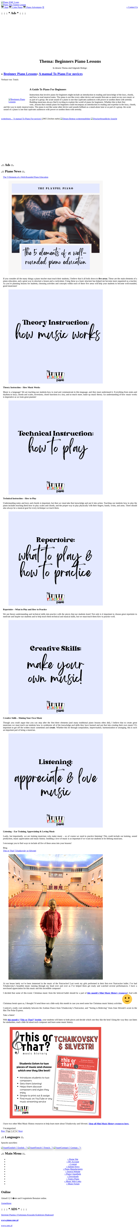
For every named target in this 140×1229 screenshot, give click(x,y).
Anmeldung (6, 1203)
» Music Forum (72, 1184)
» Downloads (73, 1176)
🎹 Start (4, 7)
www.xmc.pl (6, 1225)
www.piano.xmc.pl (9, 1220)
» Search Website (72, 1171)
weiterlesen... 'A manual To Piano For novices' (21, 119)
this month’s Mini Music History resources (107, 993)
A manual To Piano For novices (61, 74)
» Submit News (72, 1166)
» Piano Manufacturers (73, 1169)
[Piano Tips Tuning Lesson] (13, 5)
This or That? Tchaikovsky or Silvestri (19, 851)
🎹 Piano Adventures (32, 7)
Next (20, 1131)
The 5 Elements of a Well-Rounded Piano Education (25, 177)
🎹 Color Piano (16, 7)
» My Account (73, 1162)
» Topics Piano (72, 1179)
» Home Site (72, 1159)
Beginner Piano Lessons (20, 74)
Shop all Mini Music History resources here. (109, 1123)
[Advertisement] (70, 37)
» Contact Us (132, 7)
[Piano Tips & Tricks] (10, 2)
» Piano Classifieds (73, 1174)
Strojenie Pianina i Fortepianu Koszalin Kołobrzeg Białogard (27, 1215)
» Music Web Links (72, 1181)
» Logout (73, 1164)
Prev (3, 1131)
